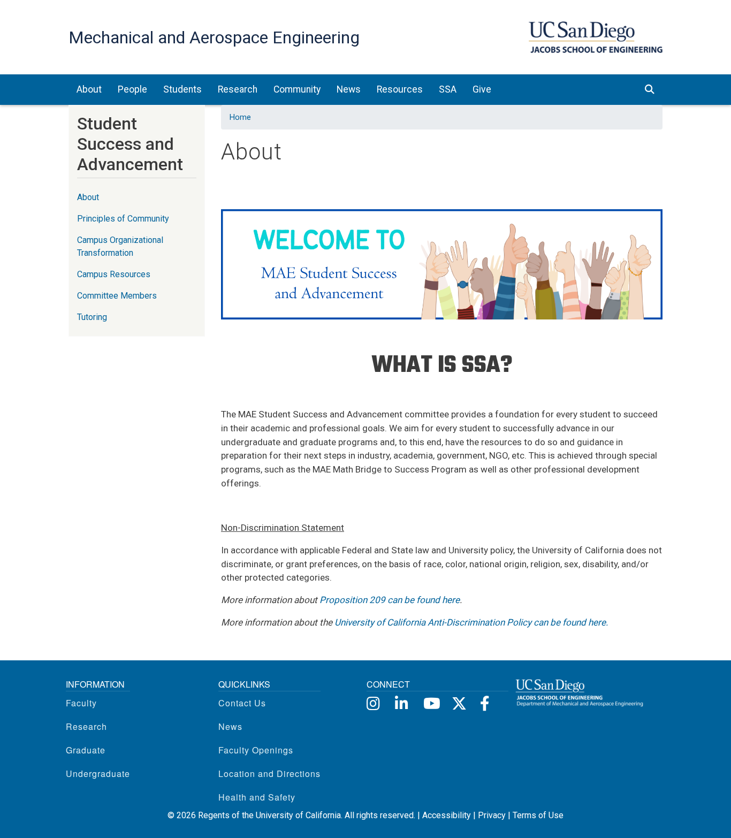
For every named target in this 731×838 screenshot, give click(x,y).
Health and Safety (256, 797)
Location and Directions (269, 773)
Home (240, 117)
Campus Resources (113, 274)
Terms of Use (538, 815)
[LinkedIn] (401, 702)
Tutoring (92, 317)
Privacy (492, 815)
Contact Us (242, 703)
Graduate (85, 750)
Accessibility (446, 815)
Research (86, 726)
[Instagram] (373, 702)
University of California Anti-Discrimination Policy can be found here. (471, 622)
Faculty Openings (255, 750)
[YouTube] (430, 702)
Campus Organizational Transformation (120, 246)
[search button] (650, 89)
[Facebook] (486, 702)
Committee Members (117, 296)
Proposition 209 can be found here (389, 600)
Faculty (81, 703)
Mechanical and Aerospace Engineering (214, 37)
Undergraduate (98, 773)
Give (482, 89)
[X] (458, 702)
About (88, 197)
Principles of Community (123, 219)
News (230, 726)
